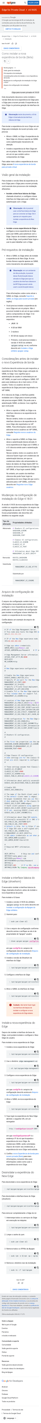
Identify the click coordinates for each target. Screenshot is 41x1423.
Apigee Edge (6, 36)
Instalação (8, 39)
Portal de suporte (8, 1356)
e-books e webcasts (9, 1336)
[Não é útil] (16, 43)
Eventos (5, 1328)
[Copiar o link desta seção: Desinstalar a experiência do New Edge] (16, 1176)
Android (5, 1387)
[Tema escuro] (35, 627)
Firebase (5, 1394)
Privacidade (6, 1410)
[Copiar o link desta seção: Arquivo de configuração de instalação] (15, 595)
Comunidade (6, 1345)
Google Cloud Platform (10, 1398)
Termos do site (17, 1410)
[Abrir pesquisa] (25, 2)
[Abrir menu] (3, 2)
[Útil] (12, 43)
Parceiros (5, 1332)
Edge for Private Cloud (13, 9)
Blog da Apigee (7, 1372)
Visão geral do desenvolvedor (12, 1365)
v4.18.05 (32, 9)
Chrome (5, 1390)
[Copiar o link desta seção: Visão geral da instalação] (32, 175)
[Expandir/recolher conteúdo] (15, 67)
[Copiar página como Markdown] (5, 61)
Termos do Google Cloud (12, 1413)
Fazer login (33, 3)
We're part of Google (9, 1325)
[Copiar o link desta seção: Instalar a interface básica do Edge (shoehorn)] (23, 881)
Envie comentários (11, 48)
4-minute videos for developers (13, 1368)
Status (4, 1352)
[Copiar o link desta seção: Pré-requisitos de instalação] (36, 250)
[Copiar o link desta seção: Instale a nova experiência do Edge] (10, 1026)
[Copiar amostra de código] (37, 627)
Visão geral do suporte (10, 1348)
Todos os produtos (8, 1401)
